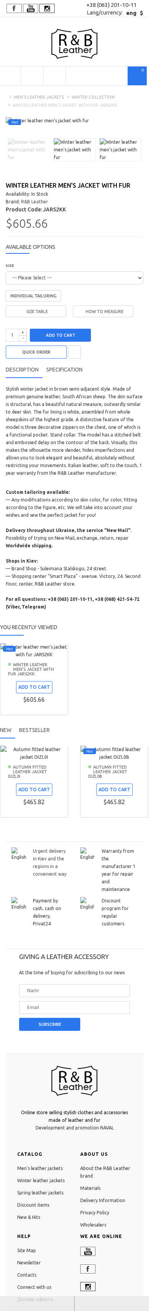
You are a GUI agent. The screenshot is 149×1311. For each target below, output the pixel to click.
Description (22, 370)
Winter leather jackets (41, 1180)
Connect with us (34, 1287)
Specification (64, 370)
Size (10, 265)
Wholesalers (93, 1224)
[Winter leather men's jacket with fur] (29, 149)
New (5, 730)
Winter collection (93, 97)
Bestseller (34, 730)
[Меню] (10, 76)
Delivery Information (102, 1200)
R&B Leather (34, 201)
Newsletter (29, 1262)
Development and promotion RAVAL (75, 1127)
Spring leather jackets (40, 1192)
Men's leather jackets (39, 97)
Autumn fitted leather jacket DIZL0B (107, 772)
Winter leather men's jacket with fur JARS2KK (31, 669)
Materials (90, 1188)
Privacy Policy (94, 1212)
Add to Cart (60, 335)
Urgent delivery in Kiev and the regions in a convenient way (49, 862)
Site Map (26, 1250)
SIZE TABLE (37, 311)
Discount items (33, 1204)
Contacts (26, 1274)
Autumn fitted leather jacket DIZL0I (27, 772)
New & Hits (28, 1217)
